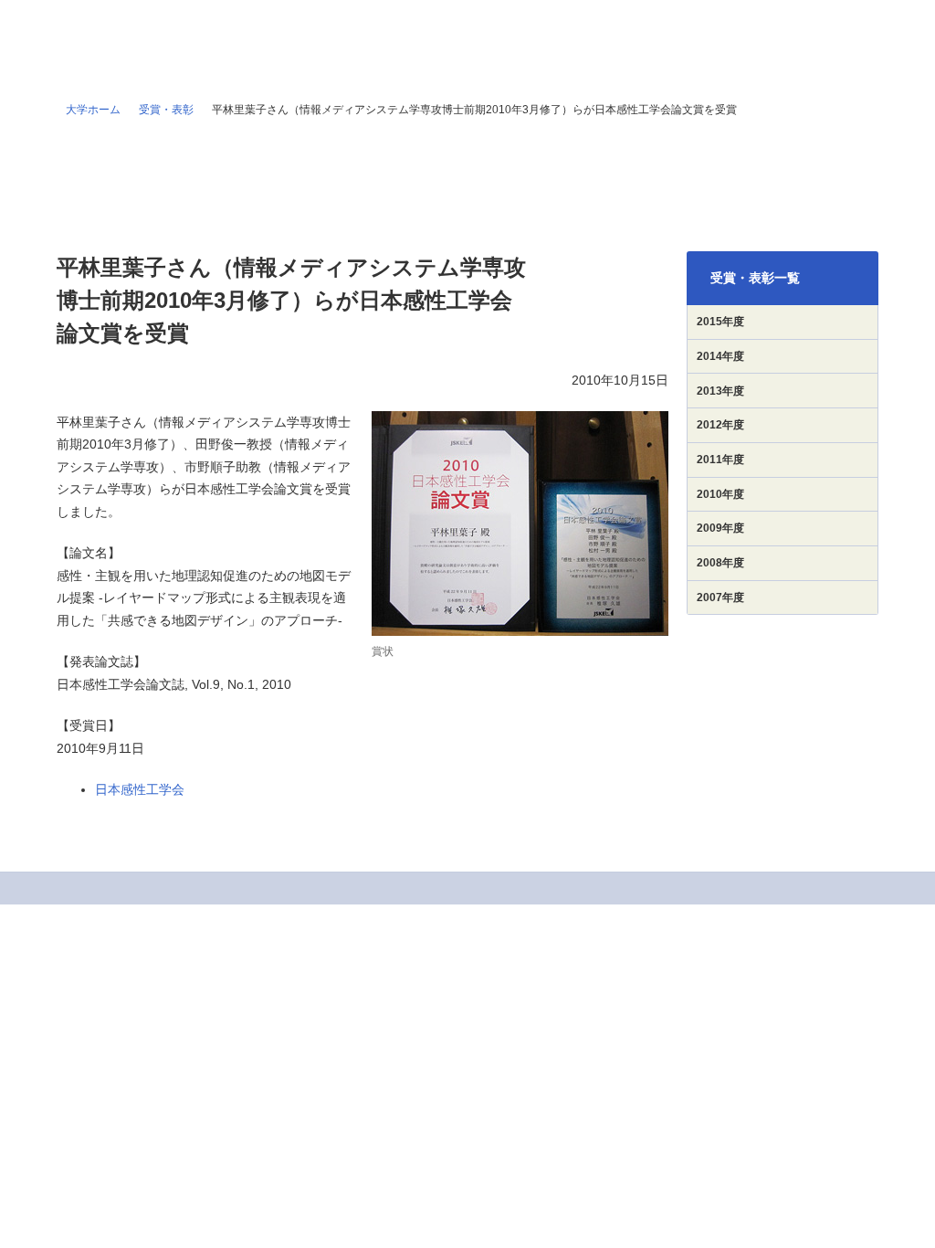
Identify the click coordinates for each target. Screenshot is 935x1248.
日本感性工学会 (139, 789)
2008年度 (720, 562)
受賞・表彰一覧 (755, 277)
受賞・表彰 (166, 109)
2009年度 (720, 528)
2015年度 (720, 321)
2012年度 (720, 424)
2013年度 (720, 391)
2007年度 (720, 597)
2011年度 (720, 459)
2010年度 (720, 494)
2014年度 (720, 356)
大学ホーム (93, 109)
